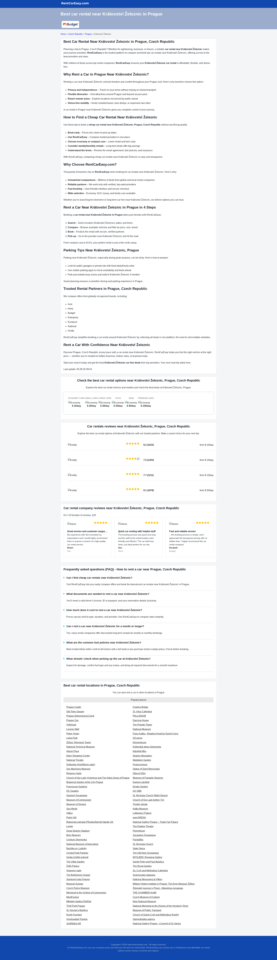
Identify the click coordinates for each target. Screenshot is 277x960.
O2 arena (137, 738)
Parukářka (138, 839)
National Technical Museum (80, 747)
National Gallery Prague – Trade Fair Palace (155, 822)
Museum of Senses (76, 804)
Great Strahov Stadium (78, 831)
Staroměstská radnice (144, 919)
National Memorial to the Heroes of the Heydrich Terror (160, 906)
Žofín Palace (72, 866)
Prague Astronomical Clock (80, 716)
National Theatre (75, 760)
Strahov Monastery (142, 756)
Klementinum (139, 742)
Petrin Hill (71, 817)
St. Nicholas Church (143, 844)
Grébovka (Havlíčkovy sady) (80, 764)
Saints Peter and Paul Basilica (148, 862)
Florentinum (139, 831)
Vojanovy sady (73, 870)
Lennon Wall (72, 729)
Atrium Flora (72, 751)
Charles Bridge (140, 707)
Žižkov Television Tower (78, 742)
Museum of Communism (78, 800)
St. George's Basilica (77, 910)
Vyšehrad (71, 724)
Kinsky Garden (140, 786)
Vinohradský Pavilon (77, 919)
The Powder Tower (142, 724)
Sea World (71, 809)
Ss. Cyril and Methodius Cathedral (150, 870)
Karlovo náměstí (141, 782)
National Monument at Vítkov (147, 879)
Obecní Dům (139, 773)
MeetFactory (72, 897)
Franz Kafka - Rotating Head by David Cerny (155, 733)
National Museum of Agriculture (82, 844)
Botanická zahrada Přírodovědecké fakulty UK (89, 822)
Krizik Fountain (74, 915)
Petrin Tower (72, 733)
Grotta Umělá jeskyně (77, 857)
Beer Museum (73, 835)
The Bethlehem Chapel (78, 875)
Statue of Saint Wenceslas (146, 769)
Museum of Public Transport (147, 910)
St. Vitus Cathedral (142, 711)
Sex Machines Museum (78, 769)
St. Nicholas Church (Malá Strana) (150, 795)
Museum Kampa (74, 884)
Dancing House (141, 720)
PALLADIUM (139, 716)
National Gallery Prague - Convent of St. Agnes (157, 923)
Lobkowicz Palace (142, 813)
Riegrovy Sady (74, 773)
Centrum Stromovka (76, 839)
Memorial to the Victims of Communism (86, 892)
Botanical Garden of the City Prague (84, 782)
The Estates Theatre (143, 826)
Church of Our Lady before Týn (148, 800)
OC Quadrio (72, 791)
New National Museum (144, 901)
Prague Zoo (72, 720)
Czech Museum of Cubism (146, 897)
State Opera (139, 848)
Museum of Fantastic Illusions (148, 778)
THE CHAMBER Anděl (144, 892)
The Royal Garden (142, 866)
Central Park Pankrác (77, 853)
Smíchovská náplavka (144, 875)
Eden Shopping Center (78, 756)
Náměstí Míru (139, 751)
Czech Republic (75, 34)
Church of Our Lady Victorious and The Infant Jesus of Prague (98, 778)
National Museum (142, 729)
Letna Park (71, 738)
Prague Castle (73, 707)
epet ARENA (139, 817)
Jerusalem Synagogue (144, 835)
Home (63, 34)
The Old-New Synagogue (146, 853)
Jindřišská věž (73, 923)
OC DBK (137, 791)
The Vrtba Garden (75, 862)
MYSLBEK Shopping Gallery (147, 857)
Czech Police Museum (77, 888)
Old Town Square (75, 711)
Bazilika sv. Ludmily (76, 848)
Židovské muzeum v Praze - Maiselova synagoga (158, 888)
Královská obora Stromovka (147, 747)
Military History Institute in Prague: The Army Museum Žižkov (164, 884)
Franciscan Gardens (76, 786)
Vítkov (69, 813)
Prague (88, 34)
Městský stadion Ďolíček (78, 901)
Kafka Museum (140, 809)
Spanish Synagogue (76, 795)
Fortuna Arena (140, 764)
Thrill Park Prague (75, 906)
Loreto (69, 826)
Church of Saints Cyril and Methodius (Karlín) (156, 915)
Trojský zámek (140, 804)
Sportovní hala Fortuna (78, 879)
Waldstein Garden (142, 760)
